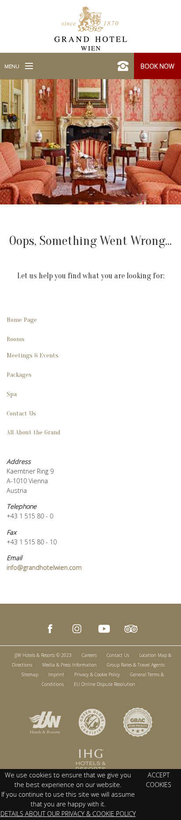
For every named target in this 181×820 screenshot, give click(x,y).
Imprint (56, 674)
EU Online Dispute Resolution (104, 684)
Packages (19, 375)
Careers (89, 655)
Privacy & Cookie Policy (97, 674)
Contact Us (21, 413)
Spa (12, 394)
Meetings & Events (32, 355)
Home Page (22, 320)
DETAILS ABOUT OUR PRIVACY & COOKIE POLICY (68, 813)
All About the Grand (33, 432)
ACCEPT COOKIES (158, 780)
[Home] (90, 28)
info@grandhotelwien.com (44, 567)
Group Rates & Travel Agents (136, 665)
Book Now (157, 66)
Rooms (16, 339)
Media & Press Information (69, 665)
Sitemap (30, 674)
